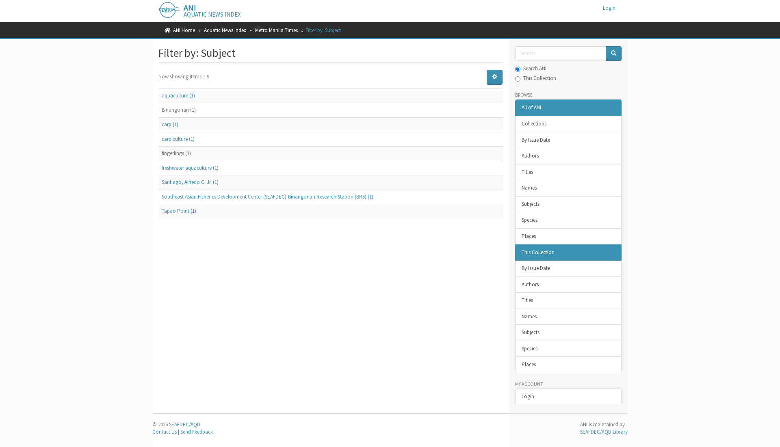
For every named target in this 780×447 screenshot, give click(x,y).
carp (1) (170, 124)
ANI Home (184, 30)
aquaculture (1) (178, 95)
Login (528, 396)
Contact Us (164, 431)
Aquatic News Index (225, 30)
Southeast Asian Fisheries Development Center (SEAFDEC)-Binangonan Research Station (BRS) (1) (267, 196)
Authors (530, 155)
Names (529, 187)
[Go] (614, 53)
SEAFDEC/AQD (184, 424)
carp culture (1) (178, 139)
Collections (534, 123)
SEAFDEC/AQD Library (604, 431)
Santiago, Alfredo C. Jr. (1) (190, 182)
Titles (527, 171)
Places (529, 236)
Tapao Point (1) (179, 210)
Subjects (531, 204)
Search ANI (534, 68)
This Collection (539, 78)
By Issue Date (536, 139)
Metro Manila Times (276, 30)
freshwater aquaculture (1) (190, 167)
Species (529, 219)
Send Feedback (196, 431)
